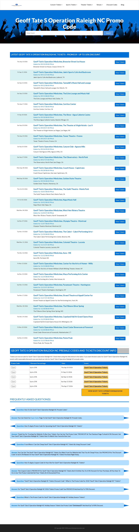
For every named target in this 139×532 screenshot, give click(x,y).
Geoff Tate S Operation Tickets (96, 367)
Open (13, 367)
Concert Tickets (55, 5)
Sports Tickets (71, 5)
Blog (122, 5)
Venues (99, 5)
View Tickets (120, 62)
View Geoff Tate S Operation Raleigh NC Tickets (105, 392)
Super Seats (35, 418)
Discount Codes (111, 5)
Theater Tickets (86, 5)
